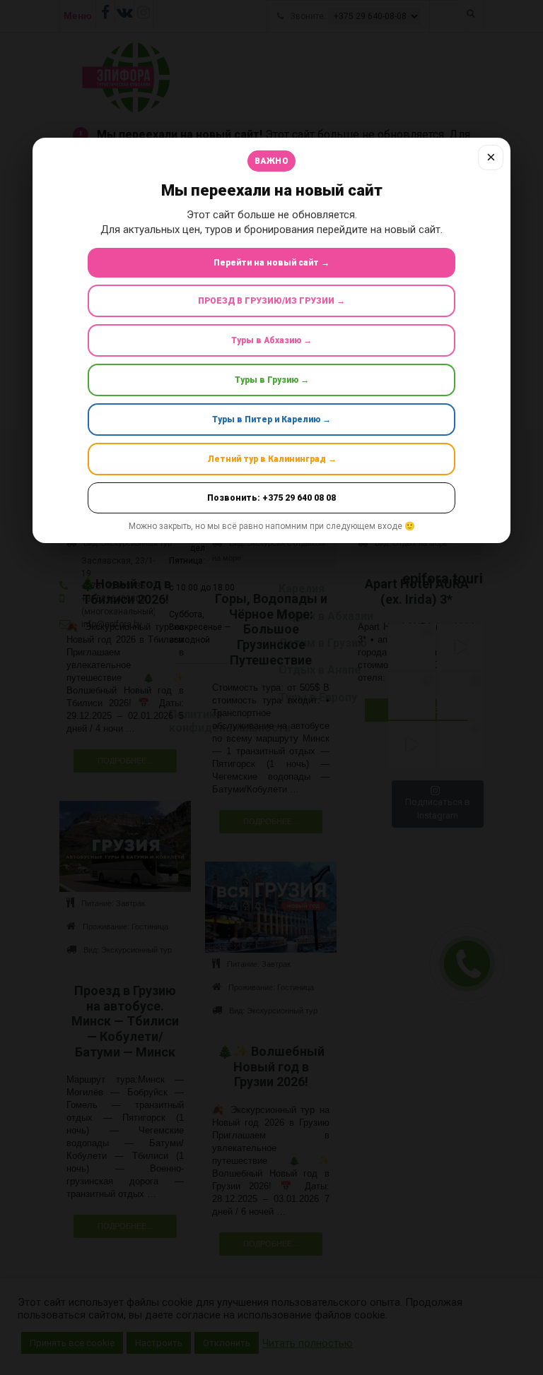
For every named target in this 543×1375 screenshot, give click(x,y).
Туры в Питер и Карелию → (271, 419)
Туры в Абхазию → (271, 340)
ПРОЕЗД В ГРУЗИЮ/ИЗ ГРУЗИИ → (271, 301)
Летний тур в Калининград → (272, 459)
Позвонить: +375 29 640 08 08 (271, 498)
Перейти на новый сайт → (271, 263)
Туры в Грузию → (272, 380)
